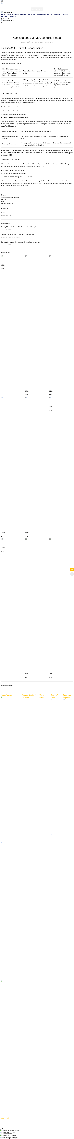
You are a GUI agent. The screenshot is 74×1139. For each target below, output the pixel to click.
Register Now (37, 9)
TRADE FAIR (42, 715)
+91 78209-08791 (27, 1)
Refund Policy (67, 853)
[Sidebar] (2, 1125)
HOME (41, 700)
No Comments (16, 230)
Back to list (4, 199)
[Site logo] (7, 12)
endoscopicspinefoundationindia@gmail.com (13, 1116)
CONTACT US (43, 723)
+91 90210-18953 (15, 1)
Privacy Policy (67, 849)
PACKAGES (42, 719)
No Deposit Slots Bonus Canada (11, 107)
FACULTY (42, 711)
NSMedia (42, 1120)
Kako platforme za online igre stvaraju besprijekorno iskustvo (20, 242)
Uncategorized (6, 215)
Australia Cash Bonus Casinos (11, 63)
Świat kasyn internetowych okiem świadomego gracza (18, 234)
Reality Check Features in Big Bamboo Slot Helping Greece (20, 227)
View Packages (67, 839)
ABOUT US (42, 704)
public (3, 212)
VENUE (41, 707)
